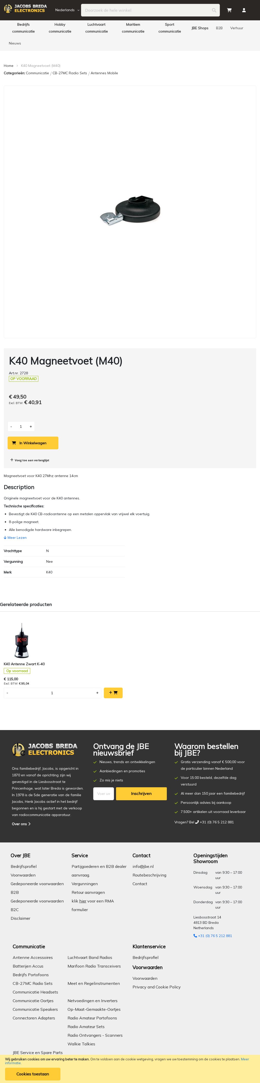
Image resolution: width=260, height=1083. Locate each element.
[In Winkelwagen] (113, 693)
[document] (130, 1068)
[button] (68, 10)
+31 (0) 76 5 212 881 (214, 935)
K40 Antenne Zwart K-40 (24, 664)
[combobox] (150, 10)
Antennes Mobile (104, 73)
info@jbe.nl (143, 866)
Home (8, 65)
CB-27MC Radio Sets (70, 73)
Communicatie (38, 73)
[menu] (130, 35)
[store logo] (29, 10)
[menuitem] (23, 28)
